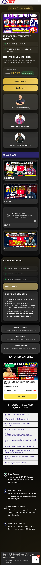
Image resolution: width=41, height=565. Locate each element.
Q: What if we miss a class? (14, 429)
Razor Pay (8, 563)
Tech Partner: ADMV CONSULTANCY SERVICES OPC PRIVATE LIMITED (19, 555)
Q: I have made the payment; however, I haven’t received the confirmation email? (18, 435)
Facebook (8, 560)
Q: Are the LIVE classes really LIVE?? (17, 415)
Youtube (18, 560)
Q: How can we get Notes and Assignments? (20, 446)
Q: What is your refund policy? (15, 463)
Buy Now (20, 88)
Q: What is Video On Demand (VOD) (17, 419)
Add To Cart (20, 81)
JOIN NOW (21, 396)
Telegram (25, 560)
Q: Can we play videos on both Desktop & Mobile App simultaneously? (19, 451)
